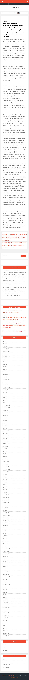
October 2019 (6, 471)
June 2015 (5, 592)
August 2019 (5, 476)
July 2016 (5, 558)
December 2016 (6, 546)
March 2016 (5, 569)
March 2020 (5, 459)
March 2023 (5, 371)
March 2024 (5, 343)
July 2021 (5, 418)
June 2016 (5, 561)
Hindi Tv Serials (6, 645)
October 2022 (6, 384)
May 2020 (5, 453)
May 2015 (5, 594)
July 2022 (5, 392)
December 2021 (6, 405)
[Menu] (2, 1)
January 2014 (6, 635)
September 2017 (6, 523)
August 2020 (5, 446)
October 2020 (6, 441)
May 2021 (5, 423)
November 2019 (6, 469)
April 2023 (5, 369)
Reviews (5, 21)
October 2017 (6, 520)
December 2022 (6, 379)
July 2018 (5, 510)
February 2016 (6, 571)
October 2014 (6, 612)
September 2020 (6, 443)
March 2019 (5, 489)
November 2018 (6, 500)
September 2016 (6, 553)
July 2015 (5, 589)
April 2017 (5, 535)
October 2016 (6, 551)
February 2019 (6, 492)
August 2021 (5, 415)
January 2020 (6, 464)
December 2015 (6, 576)
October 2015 (6, 582)
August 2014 (5, 617)
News (4, 647)
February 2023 (6, 374)
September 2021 (6, 412)
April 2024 (5, 341)
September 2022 (6, 387)
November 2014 (6, 610)
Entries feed (5, 662)
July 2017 (5, 528)
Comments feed (6, 664)
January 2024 (6, 348)
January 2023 (6, 377)
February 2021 (6, 430)
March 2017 (5, 538)
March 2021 (5, 428)
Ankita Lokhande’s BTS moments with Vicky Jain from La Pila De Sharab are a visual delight (14, 288)
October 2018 (6, 502)
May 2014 (5, 625)
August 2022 (5, 389)
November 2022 (6, 382)
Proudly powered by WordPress (9, 675)
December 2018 (6, 497)
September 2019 (6, 474)
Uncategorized (6, 650)
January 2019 (6, 494)
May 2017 (5, 533)
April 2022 (5, 400)
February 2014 (6, 633)
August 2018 (5, 507)
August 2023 (5, 359)
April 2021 (5, 425)
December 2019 (6, 466)
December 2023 (6, 351)
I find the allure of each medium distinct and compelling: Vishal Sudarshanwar (12, 284)
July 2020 (5, 448)
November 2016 (6, 548)
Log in (4, 659)
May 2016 (5, 564)
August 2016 (5, 556)
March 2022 (5, 402)
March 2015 (5, 599)
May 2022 (5, 397)
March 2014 (5, 630)
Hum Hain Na (11, 315)
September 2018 (6, 505)
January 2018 (6, 512)
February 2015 (6, 602)
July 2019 (5, 479)
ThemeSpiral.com (14, 677)
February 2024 (6, 346)
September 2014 (6, 615)
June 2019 (5, 482)
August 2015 (5, 587)
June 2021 (5, 420)
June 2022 (5, 394)
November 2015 (6, 579)
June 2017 (5, 530)
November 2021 (6, 407)
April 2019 (5, 487)
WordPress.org (6, 667)
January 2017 (6, 543)
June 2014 (5, 622)
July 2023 (5, 361)
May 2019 (5, 484)
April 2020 (5, 456)
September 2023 (6, 356)
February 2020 (6, 461)
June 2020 (5, 451)
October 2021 (6, 410)
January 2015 (6, 605)
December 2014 (6, 607)
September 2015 (6, 584)
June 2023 (5, 364)
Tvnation (14, 7)
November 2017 (6, 517)
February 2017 (6, 541)
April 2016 (5, 566)
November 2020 (6, 438)
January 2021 (6, 433)
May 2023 (5, 366)
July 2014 (5, 620)
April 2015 (5, 597)
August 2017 (5, 525)
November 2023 (6, 353)
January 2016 (6, 574)
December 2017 (6, 515)
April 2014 (5, 628)
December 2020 (6, 435)
